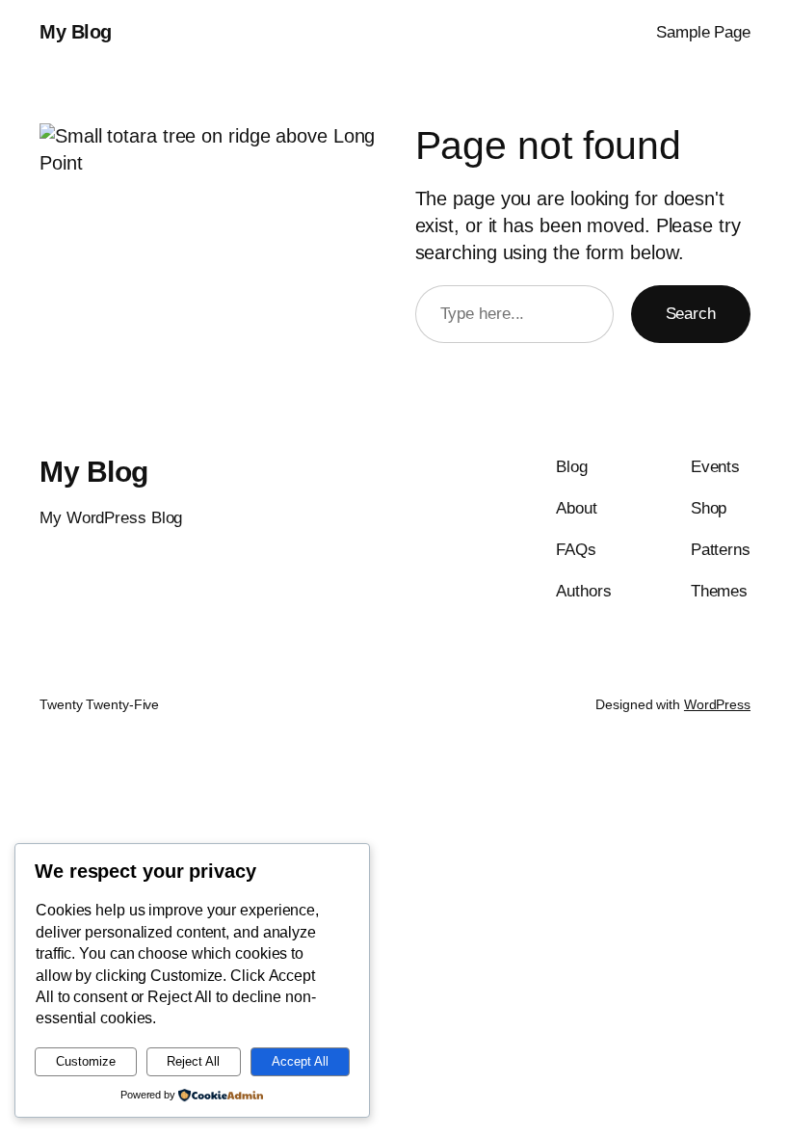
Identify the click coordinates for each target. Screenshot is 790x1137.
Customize (86, 1061)
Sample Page (703, 32)
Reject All (193, 1061)
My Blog (76, 31)
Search (691, 313)
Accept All (300, 1061)
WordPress (717, 704)
